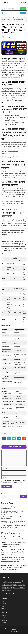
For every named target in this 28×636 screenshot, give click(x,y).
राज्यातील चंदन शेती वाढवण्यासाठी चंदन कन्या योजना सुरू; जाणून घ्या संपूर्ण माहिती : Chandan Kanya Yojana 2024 (13, 544)
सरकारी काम (3, 608)
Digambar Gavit (5, 550)
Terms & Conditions (14, 631)
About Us (3, 615)
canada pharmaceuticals (7, 557)
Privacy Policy (4, 622)
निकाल (2, 606)
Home (3, 17)
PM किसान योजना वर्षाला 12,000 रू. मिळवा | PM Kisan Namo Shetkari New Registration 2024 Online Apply (13, 567)
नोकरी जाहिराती (8, 17)
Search (3, 494)
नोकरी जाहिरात (4, 604)
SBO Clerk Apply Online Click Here (11, 157)
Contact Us (4, 620)
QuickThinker (4, 537)
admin (5, 37)
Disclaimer (3, 617)
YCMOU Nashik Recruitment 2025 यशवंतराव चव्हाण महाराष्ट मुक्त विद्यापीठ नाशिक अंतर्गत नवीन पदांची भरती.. (14, 552)
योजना (2, 601)
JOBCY (4, 2)
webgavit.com (14, 60)
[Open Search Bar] (17, 2)
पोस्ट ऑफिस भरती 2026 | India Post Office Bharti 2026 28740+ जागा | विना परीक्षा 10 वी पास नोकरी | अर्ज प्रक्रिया (13, 512)
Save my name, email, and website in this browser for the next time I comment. (14, 481)
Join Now (23, 8)
